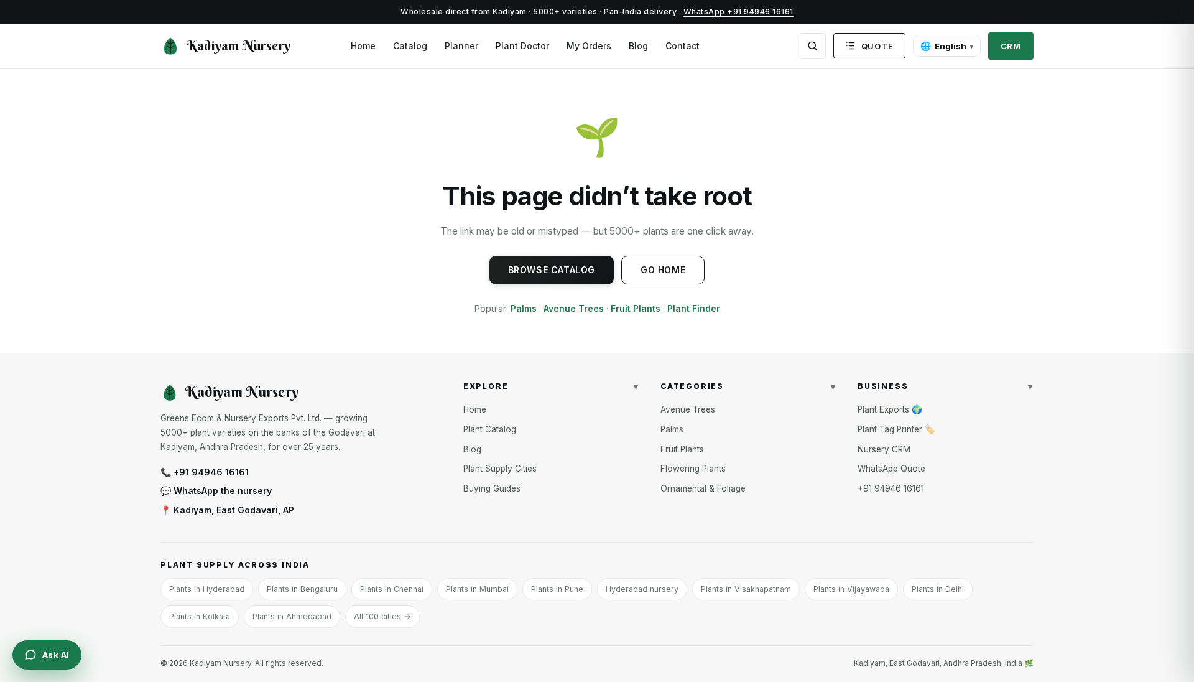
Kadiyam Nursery (238, 45)
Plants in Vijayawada (851, 589)
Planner (461, 45)
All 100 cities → (382, 616)
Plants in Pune (557, 589)
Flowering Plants (693, 469)
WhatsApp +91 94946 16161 (738, 11)
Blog (638, 45)
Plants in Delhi (938, 589)
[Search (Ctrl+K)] (813, 46)
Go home (663, 269)
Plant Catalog (489, 429)
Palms (524, 308)
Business (946, 386)
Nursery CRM (884, 449)
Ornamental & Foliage (703, 488)
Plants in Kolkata (199, 616)
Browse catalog (551, 269)
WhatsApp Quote (891, 469)
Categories (748, 386)
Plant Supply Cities (500, 469)
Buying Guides (492, 488)
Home (363, 45)
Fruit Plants (635, 308)
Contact (682, 45)
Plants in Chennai (391, 589)
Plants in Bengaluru (302, 589)
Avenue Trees (574, 308)
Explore (551, 386)
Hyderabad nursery (642, 589)
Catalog (410, 45)
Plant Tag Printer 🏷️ (896, 429)
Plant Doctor (522, 45)
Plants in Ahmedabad (291, 616)
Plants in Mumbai (477, 589)
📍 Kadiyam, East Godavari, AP (227, 510)
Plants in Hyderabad (206, 589)
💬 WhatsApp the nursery (216, 490)
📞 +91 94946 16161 (204, 472)
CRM (1011, 46)
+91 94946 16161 (891, 488)
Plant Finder (693, 308)
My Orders (589, 45)
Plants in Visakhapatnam (746, 589)
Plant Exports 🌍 (890, 409)
